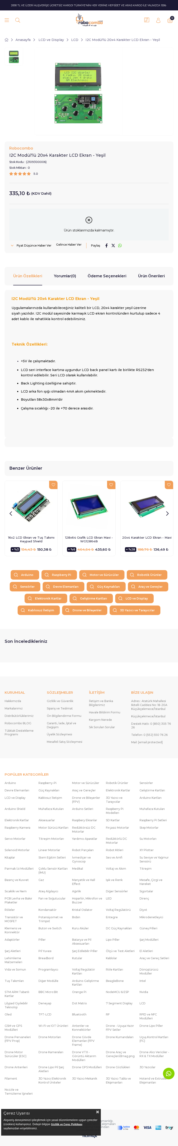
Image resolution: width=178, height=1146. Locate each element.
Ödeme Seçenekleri (107, 276)
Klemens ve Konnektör (13, 930)
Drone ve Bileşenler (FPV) (86, 799)
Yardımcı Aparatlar (84, 838)
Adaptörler (12, 939)
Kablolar (111, 958)
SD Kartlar (113, 820)
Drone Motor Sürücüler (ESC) (15, 1054)
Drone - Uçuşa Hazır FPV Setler (120, 1027)
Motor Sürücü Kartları (53, 827)
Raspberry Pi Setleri (153, 820)
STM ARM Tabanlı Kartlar (17, 994)
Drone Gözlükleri (118, 1067)
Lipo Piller (113, 939)
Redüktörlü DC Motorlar (116, 840)
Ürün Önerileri (151, 276)
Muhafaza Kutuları (51, 809)
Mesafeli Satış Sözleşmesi (64, 741)
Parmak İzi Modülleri (19, 868)
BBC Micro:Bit (48, 992)
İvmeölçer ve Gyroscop (81, 859)
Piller (42, 939)
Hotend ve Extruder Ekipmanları (154, 1080)
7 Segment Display (119, 1003)
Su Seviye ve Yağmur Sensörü (154, 859)
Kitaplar (10, 857)
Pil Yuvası (44, 951)
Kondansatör (47, 910)
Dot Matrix (79, 1003)
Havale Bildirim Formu (104, 712)
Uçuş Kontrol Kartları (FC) (154, 1039)
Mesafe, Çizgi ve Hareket (151, 882)
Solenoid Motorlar (17, 850)
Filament (11, 1078)
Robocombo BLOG (18, 723)
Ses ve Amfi (114, 857)
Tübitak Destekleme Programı (19, 732)
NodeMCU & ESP (117, 992)
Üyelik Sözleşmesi (59, 734)
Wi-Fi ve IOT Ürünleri (53, 1025)
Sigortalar (146, 891)
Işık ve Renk (114, 880)
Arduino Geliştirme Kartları (85, 983)
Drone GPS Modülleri (87, 1067)
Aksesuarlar (46, 820)
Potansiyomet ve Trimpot (50, 919)
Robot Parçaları (83, 850)
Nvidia (144, 992)
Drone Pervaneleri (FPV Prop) (18, 1039)
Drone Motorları (49, 1037)
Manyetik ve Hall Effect (83, 882)
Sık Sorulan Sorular (102, 727)
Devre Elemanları (66, 586)
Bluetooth (79, 1014)
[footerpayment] (145, 1128)
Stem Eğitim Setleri (52, 857)
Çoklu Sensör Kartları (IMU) (53, 870)
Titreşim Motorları (51, 838)
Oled (8, 1014)
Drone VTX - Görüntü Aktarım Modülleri (84, 1056)
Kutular (77, 958)
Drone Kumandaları (120, 1037)
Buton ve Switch (50, 928)
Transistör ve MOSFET (14, 919)
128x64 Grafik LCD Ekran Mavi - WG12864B (89, 539)
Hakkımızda (13, 701)
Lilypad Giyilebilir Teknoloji (16, 1005)
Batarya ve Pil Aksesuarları (81, 941)
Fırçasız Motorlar (117, 827)
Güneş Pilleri (148, 928)
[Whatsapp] (169, 1073)
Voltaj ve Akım (116, 868)
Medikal (77, 868)
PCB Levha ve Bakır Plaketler (18, 900)
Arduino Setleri (82, 809)
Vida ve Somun (15, 969)
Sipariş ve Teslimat (60, 708)
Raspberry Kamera (17, 827)
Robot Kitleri (114, 850)
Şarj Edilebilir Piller (85, 951)
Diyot (143, 910)
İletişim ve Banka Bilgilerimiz (101, 703)
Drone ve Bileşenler (87, 610)
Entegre (112, 917)
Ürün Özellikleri (27, 276)
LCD (143, 1003)
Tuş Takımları (14, 981)
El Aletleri (146, 951)
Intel (143, 981)
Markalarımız (14, 708)
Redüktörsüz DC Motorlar (83, 829)
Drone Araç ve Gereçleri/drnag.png (120, 1054)
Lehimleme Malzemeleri (13, 960)
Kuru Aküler (80, 928)
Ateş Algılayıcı (48, 891)
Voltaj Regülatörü (118, 910)
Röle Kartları (114, 969)
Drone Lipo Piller (151, 1025)
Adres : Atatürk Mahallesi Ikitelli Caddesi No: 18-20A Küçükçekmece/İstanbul (149, 705)
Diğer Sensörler (117, 891)
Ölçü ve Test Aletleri (120, 951)
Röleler (10, 910)
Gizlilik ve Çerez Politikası (66, 1124)
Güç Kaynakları (108, 586)
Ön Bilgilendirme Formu (64, 716)
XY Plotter (147, 850)
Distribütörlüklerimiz (19, 716)
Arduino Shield (15, 809)
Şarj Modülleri (149, 939)
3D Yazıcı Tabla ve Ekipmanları (118, 1080)
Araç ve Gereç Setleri (154, 958)
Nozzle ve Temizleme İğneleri (19, 1091)
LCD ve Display (137, 598)
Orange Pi (79, 992)
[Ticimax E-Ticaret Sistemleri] (89, 1136)
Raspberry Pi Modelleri (115, 811)
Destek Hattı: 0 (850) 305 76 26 (151, 725)
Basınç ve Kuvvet (17, 880)
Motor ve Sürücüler (104, 575)
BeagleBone (115, 981)
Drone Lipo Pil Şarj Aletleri (51, 1069)
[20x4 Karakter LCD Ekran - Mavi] (147, 507)
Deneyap (44, 1003)
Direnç (144, 898)
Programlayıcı (48, 969)
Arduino (27, 575)
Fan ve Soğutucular (52, 898)
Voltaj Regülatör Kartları (83, 971)
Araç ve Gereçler (150, 586)
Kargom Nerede (100, 719)
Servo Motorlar (15, 838)
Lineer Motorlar (49, 850)
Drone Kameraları (50, 1052)
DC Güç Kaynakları (119, 928)
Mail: (147, 742)
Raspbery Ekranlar (84, 820)
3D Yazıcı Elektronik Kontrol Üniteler (52, 1080)
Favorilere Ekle (53, 485)
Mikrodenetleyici (151, 917)
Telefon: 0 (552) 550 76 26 (149, 735)
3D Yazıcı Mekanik (84, 1078)
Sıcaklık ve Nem (16, 891)
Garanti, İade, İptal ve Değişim (61, 725)
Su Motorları (148, 838)
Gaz (41, 880)
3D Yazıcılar (148, 1067)
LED (109, 898)
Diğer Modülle (48, 981)
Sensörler (27, 586)
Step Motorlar (149, 827)
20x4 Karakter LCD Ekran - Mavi (147, 537)
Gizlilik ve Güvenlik (60, 701)
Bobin (76, 917)
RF (108, 1014)
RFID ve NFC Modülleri (148, 1016)
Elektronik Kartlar (48, 598)
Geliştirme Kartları (93, 598)
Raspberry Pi (61, 575)
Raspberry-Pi (47, 783)
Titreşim (146, 868)
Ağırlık (76, 891)
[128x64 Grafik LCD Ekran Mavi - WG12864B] (89, 507)
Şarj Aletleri (13, 951)
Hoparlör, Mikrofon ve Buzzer (87, 900)
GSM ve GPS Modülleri (13, 1027)
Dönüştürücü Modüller (149, 971)
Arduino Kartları (151, 797)
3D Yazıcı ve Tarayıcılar (137, 610)
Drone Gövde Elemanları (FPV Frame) (83, 1041)
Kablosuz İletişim (41, 610)
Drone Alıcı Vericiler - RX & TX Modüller (154, 1054)
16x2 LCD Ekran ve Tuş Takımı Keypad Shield (31, 539)
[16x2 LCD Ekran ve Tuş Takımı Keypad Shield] (31, 507)
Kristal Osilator (82, 910)
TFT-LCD (44, 1014)
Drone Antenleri (16, 1067)
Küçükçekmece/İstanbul (148, 716)
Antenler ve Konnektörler (81, 1027)
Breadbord (46, 958)
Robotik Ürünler (149, 575)
